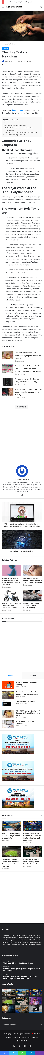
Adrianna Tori (9, 61)
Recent (33, 675)
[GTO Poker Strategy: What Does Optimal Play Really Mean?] (32, 851)
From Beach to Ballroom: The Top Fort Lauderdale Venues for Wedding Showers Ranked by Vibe (28, 369)
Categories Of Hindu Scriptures (15, 125)
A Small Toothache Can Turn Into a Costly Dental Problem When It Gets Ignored (28, 392)
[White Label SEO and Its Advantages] (8, 724)
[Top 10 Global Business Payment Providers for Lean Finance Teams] (8, 1009)
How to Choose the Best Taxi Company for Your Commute (27, 693)
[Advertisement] (22, 437)
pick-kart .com (22, 1040)
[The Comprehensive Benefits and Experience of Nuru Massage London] (32, 570)
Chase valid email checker (26, 701)
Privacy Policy (26, 1037)
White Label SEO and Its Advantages (25, 722)
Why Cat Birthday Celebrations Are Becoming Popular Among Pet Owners (28, 355)
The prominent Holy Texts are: (15, 135)
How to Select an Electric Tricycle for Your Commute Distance (11, 605)
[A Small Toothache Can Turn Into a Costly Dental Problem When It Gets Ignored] (7, 392)
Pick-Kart (37, 1034)
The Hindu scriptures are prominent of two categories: (20, 129)
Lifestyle (12, 44)
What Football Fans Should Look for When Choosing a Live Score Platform (10, 862)
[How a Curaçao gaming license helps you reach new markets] (11, 826)
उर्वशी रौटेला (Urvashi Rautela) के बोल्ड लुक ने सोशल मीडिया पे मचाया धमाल (28, 713)
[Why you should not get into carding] (8, 685)
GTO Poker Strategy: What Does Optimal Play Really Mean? (31, 861)
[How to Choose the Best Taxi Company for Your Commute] (8, 695)
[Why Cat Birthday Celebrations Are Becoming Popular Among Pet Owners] (7, 355)
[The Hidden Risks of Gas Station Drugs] (8, 992)
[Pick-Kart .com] (13, 6)
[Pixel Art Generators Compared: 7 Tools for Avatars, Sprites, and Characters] (32, 826)
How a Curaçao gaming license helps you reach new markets (11, 835)
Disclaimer (35, 1037)
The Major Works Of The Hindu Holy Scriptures (20, 132)
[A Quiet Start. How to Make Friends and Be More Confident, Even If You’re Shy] (11, 570)
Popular (11, 675)
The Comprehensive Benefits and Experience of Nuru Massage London (32, 580)
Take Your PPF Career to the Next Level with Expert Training (32, 605)
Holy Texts (22, 407)
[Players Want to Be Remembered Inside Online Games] (35, 1001)
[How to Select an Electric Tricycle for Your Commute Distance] (11, 595)
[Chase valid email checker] (8, 704)
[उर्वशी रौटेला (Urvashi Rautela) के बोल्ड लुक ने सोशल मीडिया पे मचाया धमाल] (8, 714)
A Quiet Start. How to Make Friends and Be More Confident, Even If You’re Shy (11, 581)
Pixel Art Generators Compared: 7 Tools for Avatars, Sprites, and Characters (32, 836)
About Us (9, 1037)
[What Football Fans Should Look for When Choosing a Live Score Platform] (11, 851)
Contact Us (17, 1037)
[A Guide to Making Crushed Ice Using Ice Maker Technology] (7, 382)
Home (6, 44)
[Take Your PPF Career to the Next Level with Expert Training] (32, 595)
